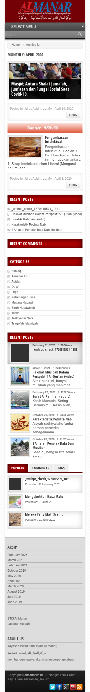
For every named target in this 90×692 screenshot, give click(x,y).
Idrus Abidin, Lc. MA (38, 108)
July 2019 (14, 597)
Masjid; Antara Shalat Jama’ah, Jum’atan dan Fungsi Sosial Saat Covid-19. (40, 89)
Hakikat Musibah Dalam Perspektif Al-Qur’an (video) (47, 214)
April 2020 (15, 581)
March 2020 (16, 586)
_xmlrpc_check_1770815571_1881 (36, 209)
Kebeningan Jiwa (23, 297)
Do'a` (15, 287)
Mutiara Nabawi (22, 302)
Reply (73, 115)
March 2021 (16, 560)
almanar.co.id (33, 675)
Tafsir (15, 313)
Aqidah (16, 281)
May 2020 (14, 576)
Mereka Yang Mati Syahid (44, 514)
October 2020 (17, 570)
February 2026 (18, 555)
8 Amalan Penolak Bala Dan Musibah (37, 230)
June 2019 (15, 602)
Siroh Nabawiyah (23, 308)
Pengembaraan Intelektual (56, 139)
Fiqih (15, 292)
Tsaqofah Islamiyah (25, 323)
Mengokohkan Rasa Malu (44, 496)
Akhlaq (16, 271)
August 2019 (16, 591)
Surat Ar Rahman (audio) (28, 219)
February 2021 (18, 565)
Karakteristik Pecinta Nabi (29, 224)
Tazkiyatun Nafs (22, 318)
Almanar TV (20, 276)
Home (16, 44)
